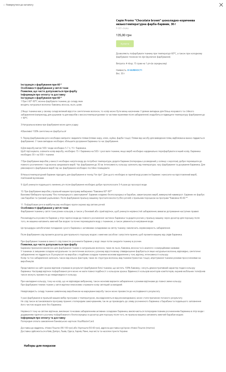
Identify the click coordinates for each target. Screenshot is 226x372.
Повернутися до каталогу (19, 4)
